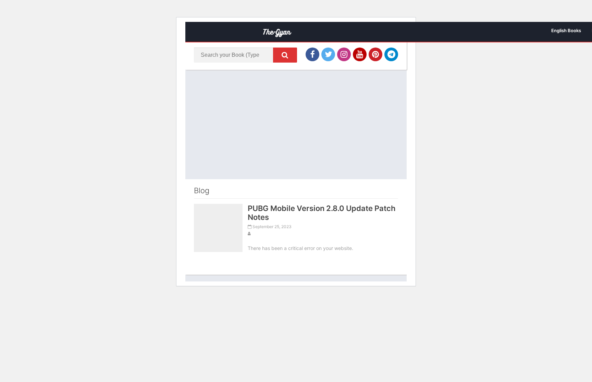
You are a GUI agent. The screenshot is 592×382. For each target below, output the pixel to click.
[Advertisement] (296, 124)
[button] (285, 55)
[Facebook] (312, 54)
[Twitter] (328, 54)
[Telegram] (391, 54)
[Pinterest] (375, 54)
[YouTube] (360, 54)
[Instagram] (344, 54)
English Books (566, 30)
